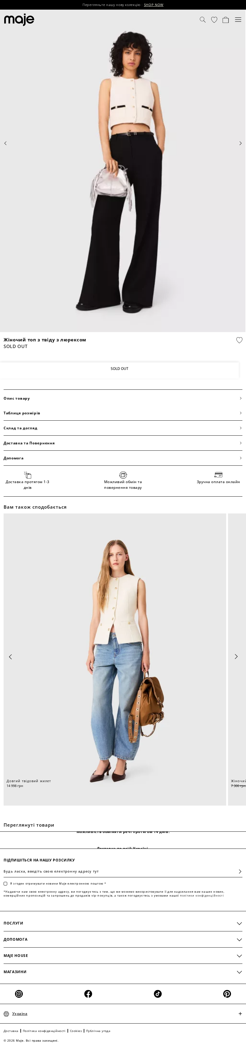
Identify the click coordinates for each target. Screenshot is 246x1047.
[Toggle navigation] (238, 20)
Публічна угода (98, 1031)
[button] (214, 19)
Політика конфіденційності (44, 1031)
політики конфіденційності (202, 895)
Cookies (76, 1031)
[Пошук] (203, 20)
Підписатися (237, 871)
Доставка (11, 1031)
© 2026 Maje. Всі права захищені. (31, 1040)
